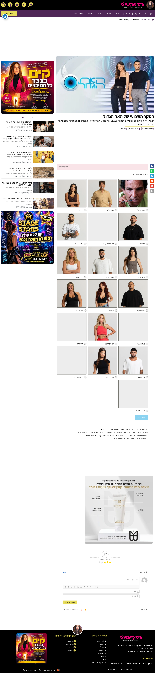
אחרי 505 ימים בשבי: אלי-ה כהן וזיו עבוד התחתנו (18, 123)
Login (65, 572)
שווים (90, 13)
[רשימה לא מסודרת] (81, 586)
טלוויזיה (109, 13)
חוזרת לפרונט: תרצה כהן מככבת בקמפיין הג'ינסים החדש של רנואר (19, 153)
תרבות (127, 13)
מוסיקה (99, 13)
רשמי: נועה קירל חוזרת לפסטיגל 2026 (17, 198)
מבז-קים (138, 13)
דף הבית (148, 13)
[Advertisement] (86, 39)
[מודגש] (65, 586)
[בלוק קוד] (87, 586)
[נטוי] (68, 586)
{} (93, 587)
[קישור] (90, 586)
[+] (97, 587)
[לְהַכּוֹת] (74, 586)
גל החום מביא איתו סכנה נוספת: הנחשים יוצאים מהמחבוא (19, 169)
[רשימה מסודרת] (78, 586)
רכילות (118, 13)
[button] (152, 166)
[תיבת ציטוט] (84, 586)
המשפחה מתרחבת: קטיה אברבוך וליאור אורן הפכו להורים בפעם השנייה (17, 137)
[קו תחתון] (71, 586)
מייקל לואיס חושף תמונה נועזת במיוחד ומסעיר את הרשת (17, 184)
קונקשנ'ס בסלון (78, 13)
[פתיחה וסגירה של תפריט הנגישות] (5, 16)
